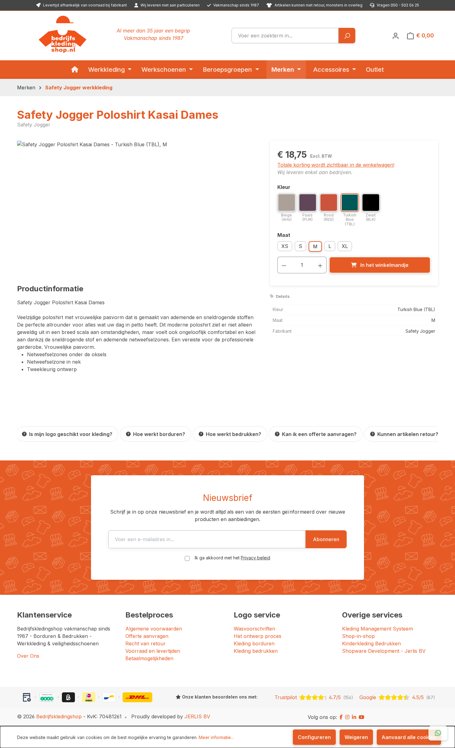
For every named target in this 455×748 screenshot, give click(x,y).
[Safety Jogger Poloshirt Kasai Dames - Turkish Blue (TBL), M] (137, 207)
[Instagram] (347, 717)
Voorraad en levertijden (152, 651)
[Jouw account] (395, 35)
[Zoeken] (346, 35)
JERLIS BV (197, 716)
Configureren (314, 737)
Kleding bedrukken (256, 651)
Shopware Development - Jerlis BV (384, 651)
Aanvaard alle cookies (409, 737)
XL (345, 246)
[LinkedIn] (354, 717)
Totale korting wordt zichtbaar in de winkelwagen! (335, 165)
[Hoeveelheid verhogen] (320, 265)
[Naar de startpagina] (62, 34)
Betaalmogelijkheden (149, 658)
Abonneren (326, 539)
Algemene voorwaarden (153, 629)
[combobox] (285, 35)
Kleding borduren (254, 643)
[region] (137, 207)
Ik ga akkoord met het (232, 557)
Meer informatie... (216, 737)
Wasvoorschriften (254, 629)
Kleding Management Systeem (377, 629)
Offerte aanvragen (146, 636)
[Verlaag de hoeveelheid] (283, 265)
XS (284, 246)
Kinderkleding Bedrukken (371, 643)
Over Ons (28, 656)
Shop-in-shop (358, 636)
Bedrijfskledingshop (59, 716)
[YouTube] (361, 717)
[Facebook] (341, 717)
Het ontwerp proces (257, 636)
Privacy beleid (255, 557)
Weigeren (356, 737)
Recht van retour (145, 643)
